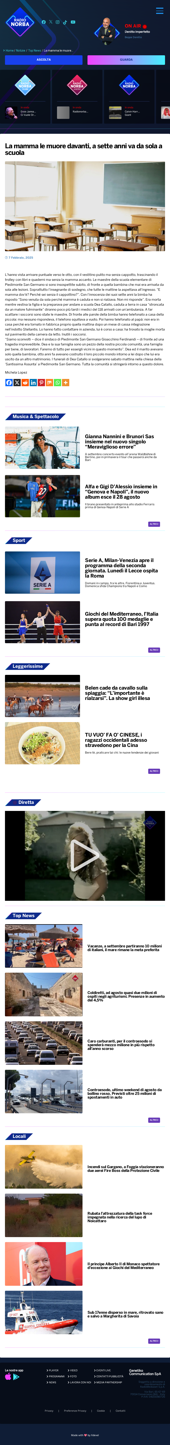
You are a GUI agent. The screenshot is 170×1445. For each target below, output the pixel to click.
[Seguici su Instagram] (58, 23)
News (52, 1382)
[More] (65, 382)
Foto (73, 1376)
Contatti (120, 1411)
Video (73, 1370)
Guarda (126, 60)
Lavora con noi (80, 1382)
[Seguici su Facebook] (44, 23)
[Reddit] (25, 382)
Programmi (56, 1376)
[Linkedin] (33, 382)
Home (10, 50)
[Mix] (49, 382)
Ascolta (44, 60)
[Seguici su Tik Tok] (65, 23)
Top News (34, 50)
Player (53, 1370)
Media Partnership (109, 1382)
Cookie (101, 1411)
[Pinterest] (41, 382)
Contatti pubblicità (109, 1376)
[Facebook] (9, 382)
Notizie (20, 50)
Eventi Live (103, 1370)
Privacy (49, 1411)
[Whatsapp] (57, 382)
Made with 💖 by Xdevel (85, 1435)
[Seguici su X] (50, 23)
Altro (153, 524)
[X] (17, 382)
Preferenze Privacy (75, 1411)
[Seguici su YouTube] (73, 23)
